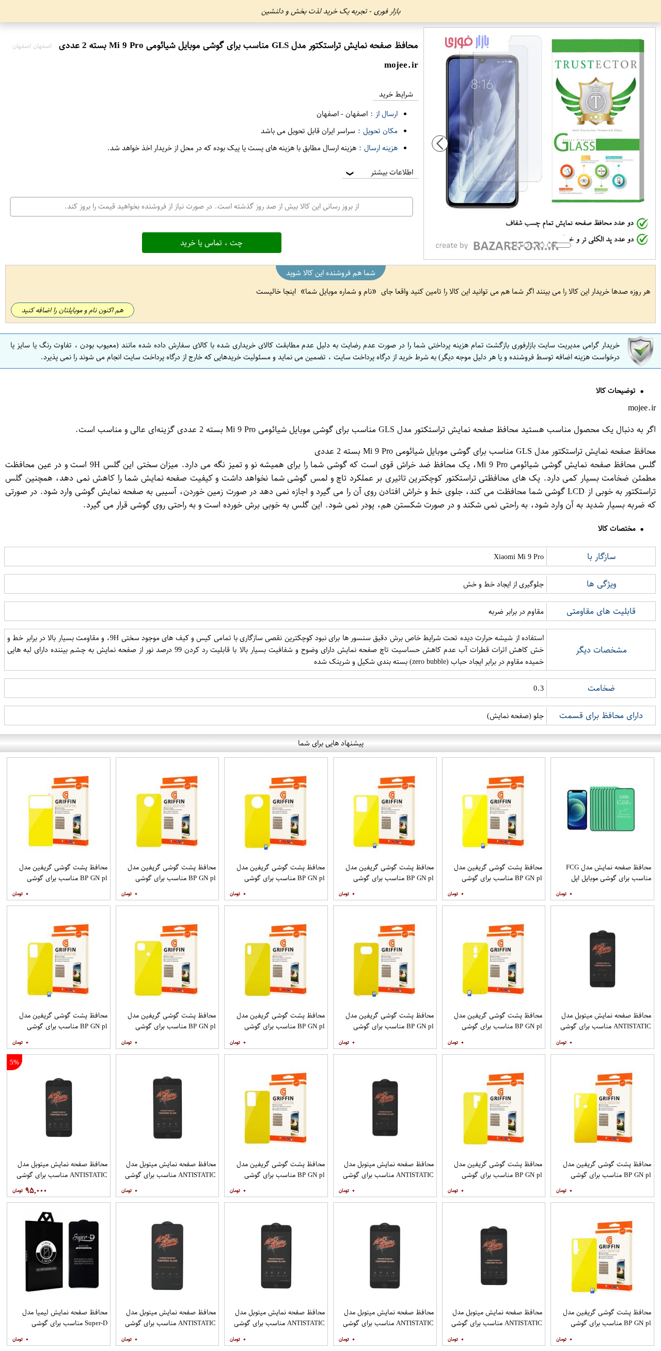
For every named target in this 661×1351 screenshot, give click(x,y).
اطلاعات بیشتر (378, 172)
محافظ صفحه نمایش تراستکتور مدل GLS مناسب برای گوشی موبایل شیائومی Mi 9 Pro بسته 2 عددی (347, 429)
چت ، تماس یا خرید (211, 242)
